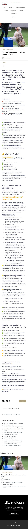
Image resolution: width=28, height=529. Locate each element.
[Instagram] (15, 522)
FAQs (4, 66)
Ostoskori (13, 13)
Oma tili (21, 10)
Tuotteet (10, 7)
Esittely (4, 62)
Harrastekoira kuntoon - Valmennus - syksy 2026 (13, 475)
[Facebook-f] (12, 522)
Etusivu (4, 7)
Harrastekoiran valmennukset (8, 49)
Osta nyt (22, 401)
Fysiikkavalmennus (20, 7)
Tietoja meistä (13, 10)
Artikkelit (6, 10)
